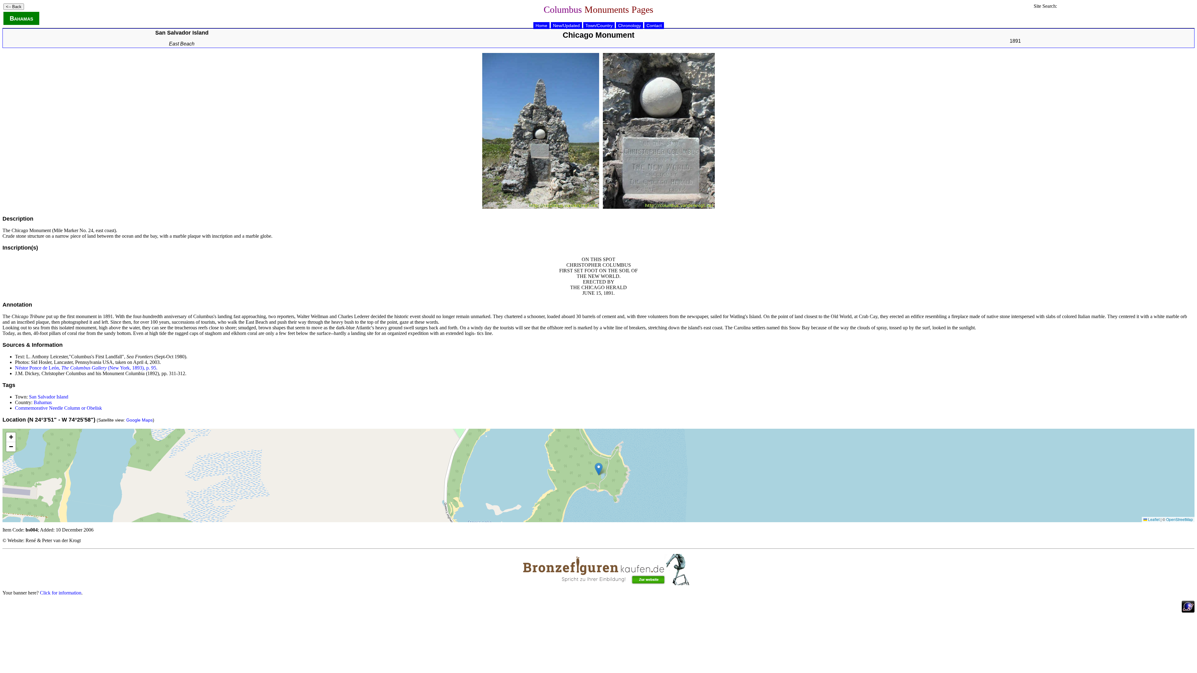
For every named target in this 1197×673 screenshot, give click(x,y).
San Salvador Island (48, 396)
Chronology (629, 25)
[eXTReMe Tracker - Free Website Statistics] (1188, 610)
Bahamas (21, 18)
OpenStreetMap (1179, 519)
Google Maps (139, 420)
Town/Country (599, 25)
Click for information (60, 592)
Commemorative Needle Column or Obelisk (58, 408)
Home (541, 25)
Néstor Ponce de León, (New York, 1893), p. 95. (86, 367)
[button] (599, 469)
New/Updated (566, 25)
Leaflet (1153, 519)
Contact (654, 25)
